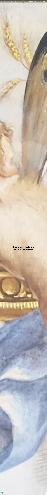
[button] (2, 493)
